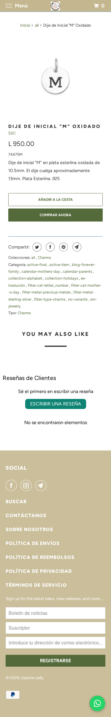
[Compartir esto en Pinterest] (63, 247)
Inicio (25, 25)
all (37, 25)
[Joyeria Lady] (55, 6)
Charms (44, 257)
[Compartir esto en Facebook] (49, 247)
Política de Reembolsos (40, 557)
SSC (12, 133)
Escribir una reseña (55, 404)
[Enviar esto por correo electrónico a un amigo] (76, 247)
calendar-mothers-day (41, 271)
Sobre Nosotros (29, 529)
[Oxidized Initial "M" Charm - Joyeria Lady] (55, 76)
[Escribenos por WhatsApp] (97, 703)
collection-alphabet (25, 278)
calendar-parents (78, 271)
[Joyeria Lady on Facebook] (12, 485)
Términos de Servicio (36, 585)
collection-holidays (62, 278)
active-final (37, 264)
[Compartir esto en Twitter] (36, 247)
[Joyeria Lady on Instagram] (27, 485)
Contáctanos (26, 515)
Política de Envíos (33, 543)
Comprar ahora (55, 215)
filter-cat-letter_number (48, 285)
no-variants (78, 299)
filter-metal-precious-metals (47, 292)
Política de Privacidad (39, 571)
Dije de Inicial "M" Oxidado (54, 126)
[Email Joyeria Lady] (42, 485)
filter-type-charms (50, 299)
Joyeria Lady (31, 677)
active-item (59, 264)
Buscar (16, 501)
